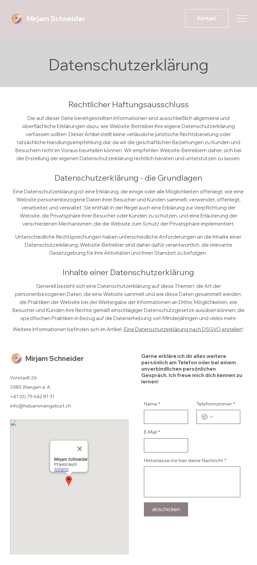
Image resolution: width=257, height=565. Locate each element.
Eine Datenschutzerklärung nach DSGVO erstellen (183, 329)
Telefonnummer (215, 404)
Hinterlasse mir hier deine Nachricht (185, 460)
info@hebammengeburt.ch (40, 406)
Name (152, 404)
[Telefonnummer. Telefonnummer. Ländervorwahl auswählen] (207, 417)
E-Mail (152, 432)
